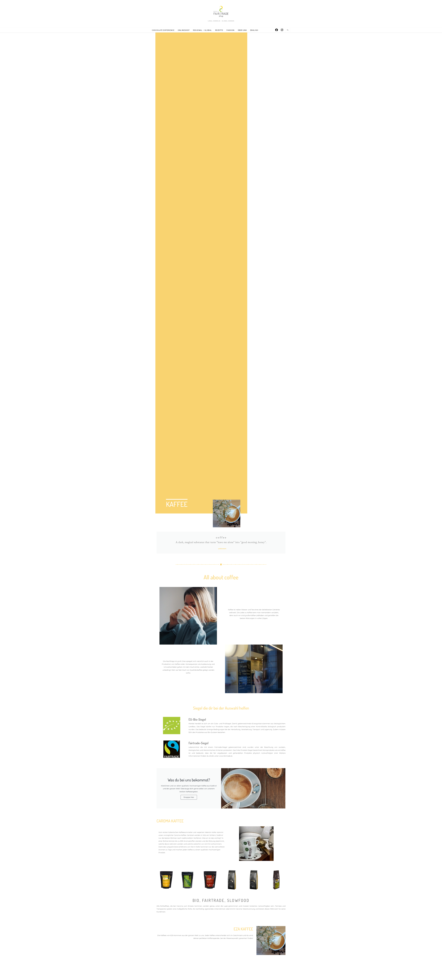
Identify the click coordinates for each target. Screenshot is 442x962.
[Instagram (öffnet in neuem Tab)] (282, 30)
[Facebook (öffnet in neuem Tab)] (276, 30)
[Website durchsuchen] (287, 30)
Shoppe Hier (188, 797)
